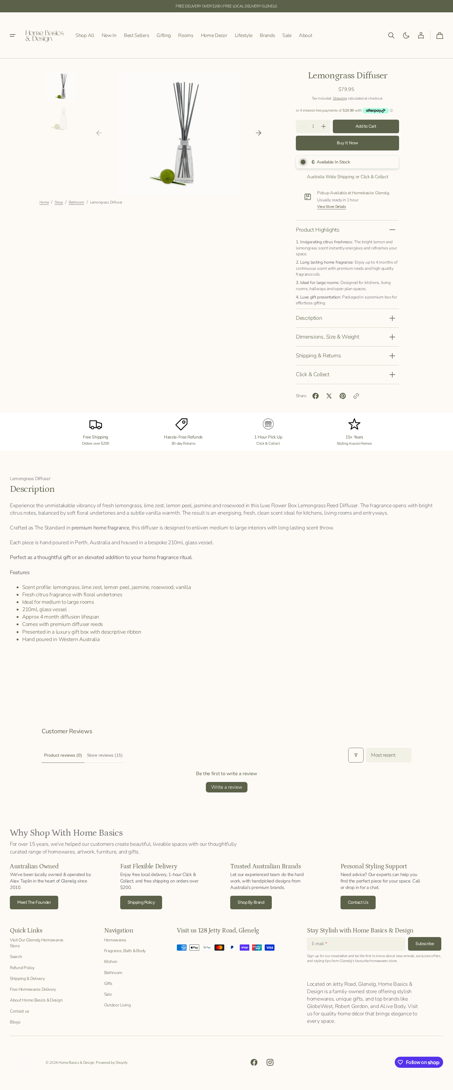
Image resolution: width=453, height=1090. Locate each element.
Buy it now (347, 143)
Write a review (226, 787)
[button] (391, 35)
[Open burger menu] (12, 35)
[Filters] (356, 755)
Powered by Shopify (112, 1062)
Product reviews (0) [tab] (63, 755)
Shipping (340, 98)
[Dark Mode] (406, 35)
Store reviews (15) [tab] (105, 755)
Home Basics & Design (76, 1062)
